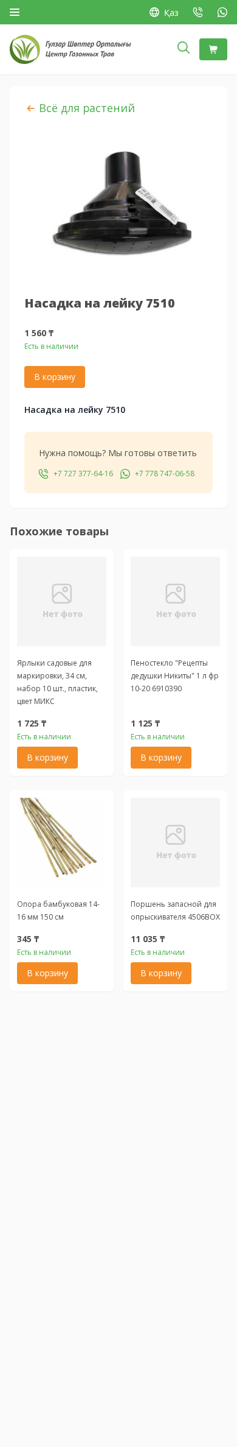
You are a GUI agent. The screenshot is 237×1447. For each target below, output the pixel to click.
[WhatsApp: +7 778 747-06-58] (222, 12)
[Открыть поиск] (183, 49)
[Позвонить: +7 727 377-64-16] (198, 12)
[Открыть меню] (14, 12)
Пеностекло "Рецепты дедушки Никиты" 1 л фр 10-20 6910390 (175, 676)
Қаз (171, 12)
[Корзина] (213, 49)
